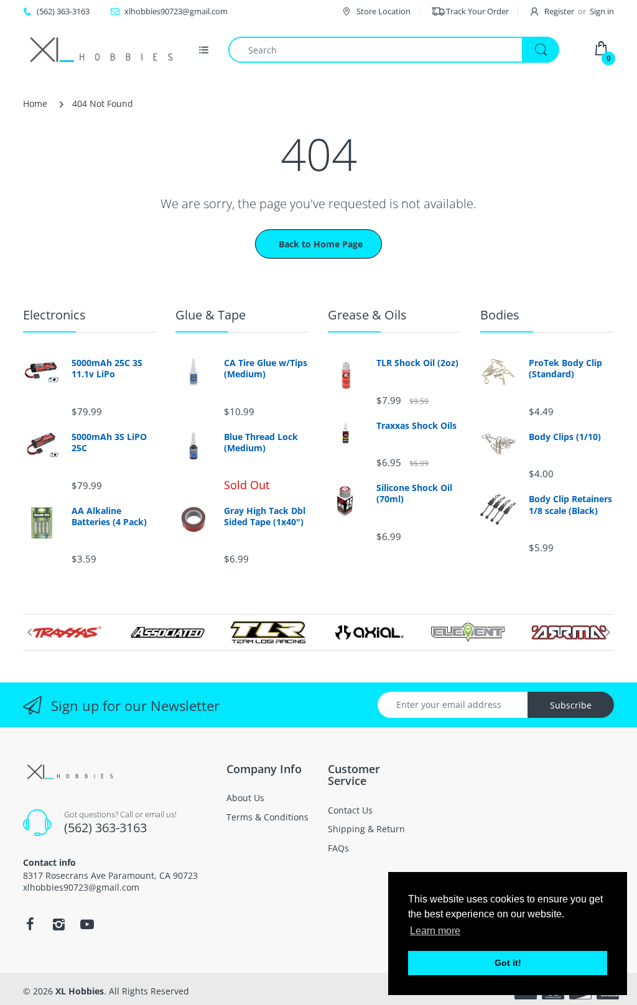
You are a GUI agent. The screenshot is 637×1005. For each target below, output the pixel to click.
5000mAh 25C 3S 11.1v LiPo (107, 368)
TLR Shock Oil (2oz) (417, 363)
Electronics (54, 314)
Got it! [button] (508, 963)
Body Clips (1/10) (565, 437)
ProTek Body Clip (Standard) (565, 368)
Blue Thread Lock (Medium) (261, 442)
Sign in (602, 11)
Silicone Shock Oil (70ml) (414, 493)
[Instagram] (58, 924)
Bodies (499, 314)
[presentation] (29, 632)
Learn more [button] (435, 930)
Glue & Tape (210, 314)
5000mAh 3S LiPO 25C (109, 442)
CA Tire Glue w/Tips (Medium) (265, 368)
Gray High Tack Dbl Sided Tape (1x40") (264, 516)
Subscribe (571, 705)
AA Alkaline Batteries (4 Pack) (109, 516)
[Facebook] (30, 924)
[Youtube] (87, 924)
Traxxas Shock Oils (416, 425)
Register (559, 11)
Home (35, 103)
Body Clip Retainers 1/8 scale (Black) (570, 504)
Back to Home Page (321, 244)
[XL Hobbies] (101, 50)
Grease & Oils (367, 314)
